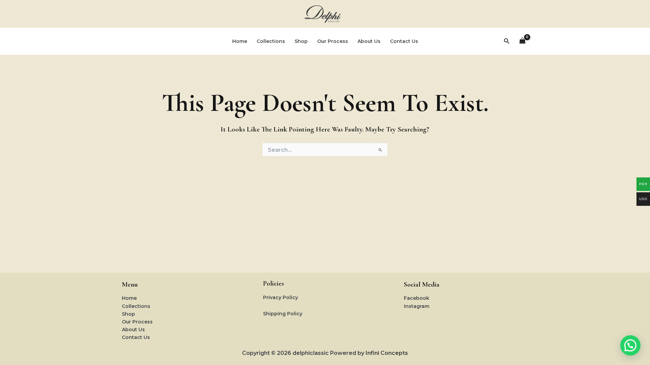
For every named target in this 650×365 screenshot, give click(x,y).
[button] (507, 41)
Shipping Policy (282, 314)
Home (239, 41)
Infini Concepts (387, 353)
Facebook (416, 298)
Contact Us (404, 41)
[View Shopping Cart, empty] (522, 41)
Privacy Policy (280, 297)
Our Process (332, 41)
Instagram (416, 306)
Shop (301, 41)
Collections (271, 41)
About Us (369, 41)
